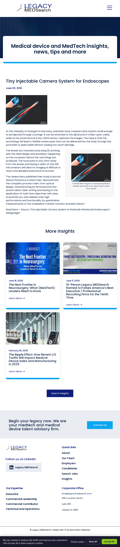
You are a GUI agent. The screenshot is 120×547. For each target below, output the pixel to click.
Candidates (69, 468)
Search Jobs (70, 473)
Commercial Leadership (21, 499)
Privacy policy (77, 541)
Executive (12, 494)
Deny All (93, 541)
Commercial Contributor (22, 504)
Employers (69, 463)
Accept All (109, 541)
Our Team (68, 458)
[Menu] (109, 8)
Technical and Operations (23, 509)
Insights (67, 479)
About (66, 453)
